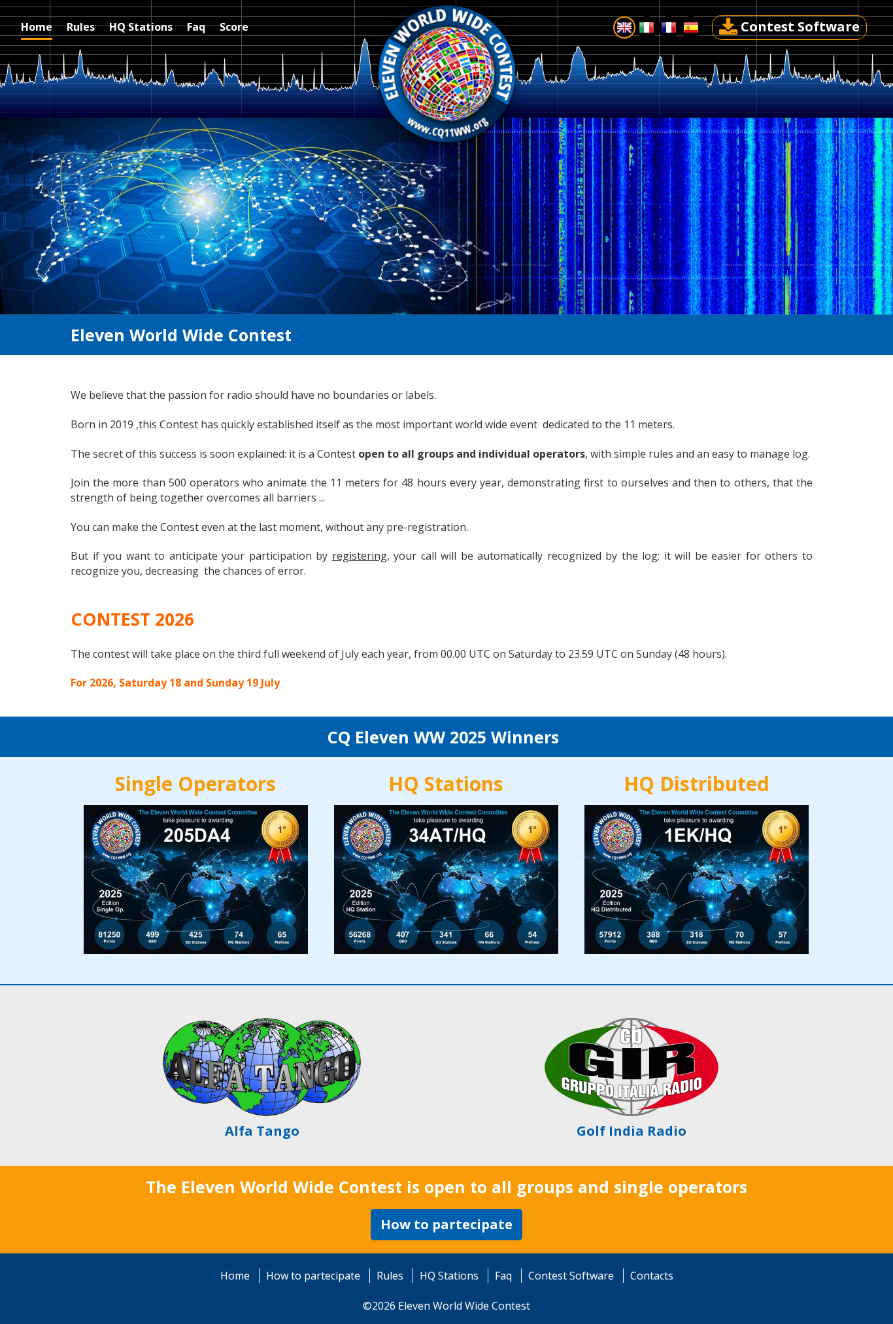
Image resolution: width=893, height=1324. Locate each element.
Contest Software (800, 26)
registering (359, 556)
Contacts (651, 1275)
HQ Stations (449, 1275)
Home (235, 1275)
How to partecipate (446, 1224)
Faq (503, 1275)
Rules (390, 1275)
